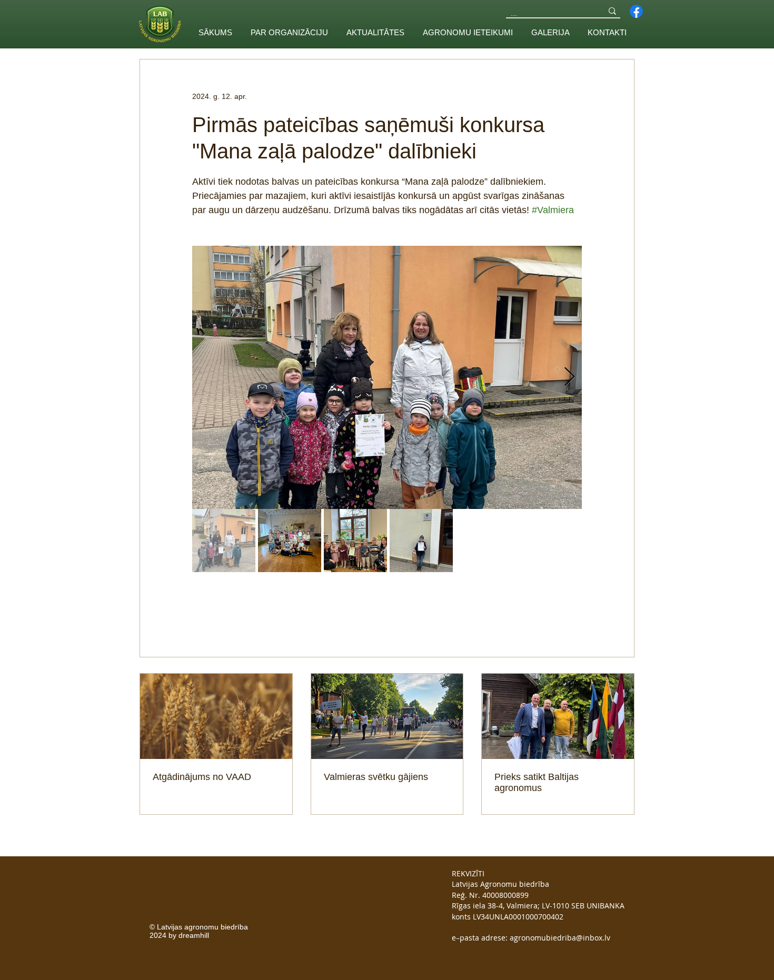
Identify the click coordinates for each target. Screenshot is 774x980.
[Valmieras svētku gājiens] (387, 716)
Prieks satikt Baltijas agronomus (536, 782)
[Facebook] (636, 11)
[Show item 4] (421, 540)
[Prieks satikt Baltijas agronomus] (558, 716)
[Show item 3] (355, 540)
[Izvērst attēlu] (387, 377)
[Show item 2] (289, 540)
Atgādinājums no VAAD (202, 777)
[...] (612, 10)
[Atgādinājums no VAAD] (216, 716)
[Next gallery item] (569, 377)
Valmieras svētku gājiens (376, 777)
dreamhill (192, 935)
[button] (289, 32)
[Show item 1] (223, 540)
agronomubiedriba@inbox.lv (560, 938)
